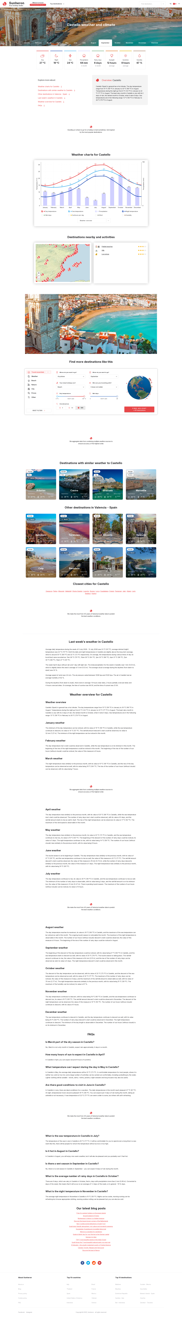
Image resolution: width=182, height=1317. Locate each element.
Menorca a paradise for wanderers (91, 1232)
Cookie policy (22, 1298)
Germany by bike (91, 1237)
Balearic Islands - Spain (147, 1293)
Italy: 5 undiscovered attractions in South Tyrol (91, 1224)
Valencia (29, 9)
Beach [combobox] (60, 387)
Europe (13, 9)
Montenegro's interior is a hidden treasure (91, 1218)
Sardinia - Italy (119, 1298)
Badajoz (88, 593)
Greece (94, 1302)
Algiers (129, 591)
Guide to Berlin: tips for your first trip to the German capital (91, 1234)
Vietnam (94, 1298)
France (94, 1289)
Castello (38, 9)
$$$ (82, 408)
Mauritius (118, 1289)
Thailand (69, 1289)
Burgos (92, 591)
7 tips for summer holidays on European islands (91, 1213)
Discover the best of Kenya (91, 1250)
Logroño (86, 591)
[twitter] (88, 1263)
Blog (19, 1289)
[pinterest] (99, 1263)
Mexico (94, 1293)
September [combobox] (94, 376)
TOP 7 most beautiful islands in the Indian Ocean (91, 1240)
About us (21, 1284)
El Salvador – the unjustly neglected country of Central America (91, 1245)
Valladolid (68, 591)
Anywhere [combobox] (61, 376)
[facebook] (82, 1263)
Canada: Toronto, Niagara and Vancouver (91, 1247)
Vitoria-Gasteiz (77, 591)
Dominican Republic (121, 1293)
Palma (55, 591)
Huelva (93, 593)
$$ (72, 408)
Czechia (142, 1298)
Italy (68, 1284)
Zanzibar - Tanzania (146, 1302)
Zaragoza (49, 591)
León (134, 591)
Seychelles (143, 1289)
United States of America (74, 1298)
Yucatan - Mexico (145, 1284)
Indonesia (70, 1302)
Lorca (98, 591)
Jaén (124, 591)
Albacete (61, 591)
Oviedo (111, 591)
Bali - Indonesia (120, 1302)
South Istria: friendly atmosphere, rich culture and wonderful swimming (91, 1226)
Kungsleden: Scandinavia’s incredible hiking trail (91, 1229)
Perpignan (118, 591)
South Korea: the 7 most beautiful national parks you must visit (91, 1242)
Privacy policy (22, 1293)
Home (6, 9)
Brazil (93, 1284)
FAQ (19, 1302)
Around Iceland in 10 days (91, 1216)
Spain (21, 9)
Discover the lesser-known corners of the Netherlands (91, 1221)
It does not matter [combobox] (97, 387)
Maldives (118, 1284)
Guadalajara (104, 591)
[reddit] (94, 1263)
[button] (38, 273)
